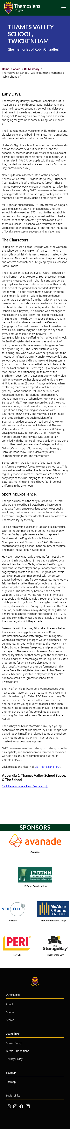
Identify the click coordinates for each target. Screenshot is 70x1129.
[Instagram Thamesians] (9, 1106)
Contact (11, 1012)
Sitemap (11, 1081)
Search (10, 1020)
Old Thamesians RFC (47, 766)
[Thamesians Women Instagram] (15, 1106)
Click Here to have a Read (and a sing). (25, 786)
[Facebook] (21, 1106)
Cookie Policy (14, 1043)
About (16, 69)
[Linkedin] (27, 1106)
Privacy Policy (14, 1059)
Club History (31, 69)
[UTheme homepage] (35, 981)
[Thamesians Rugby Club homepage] (23, 8)
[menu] (63, 7)
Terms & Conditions (17, 1051)
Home (5, 69)
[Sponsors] (35, 844)
